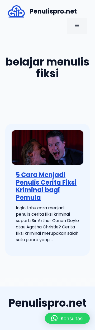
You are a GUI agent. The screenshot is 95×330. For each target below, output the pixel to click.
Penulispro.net (53, 11)
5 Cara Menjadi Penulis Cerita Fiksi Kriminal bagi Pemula (46, 186)
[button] (67, 318)
